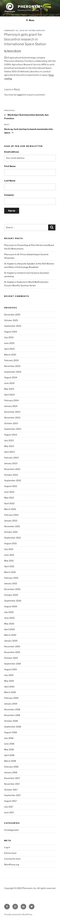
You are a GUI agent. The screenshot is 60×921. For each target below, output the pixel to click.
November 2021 (12, 526)
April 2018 (9, 755)
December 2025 (12, 314)
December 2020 (12, 589)
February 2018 (11, 766)
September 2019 (12, 663)
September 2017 (12, 795)
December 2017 (12, 778)
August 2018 (10, 732)
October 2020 (11, 595)
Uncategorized (11, 830)
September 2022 (12, 480)
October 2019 (11, 658)
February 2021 (11, 578)
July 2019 (8, 675)
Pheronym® (30, 7)
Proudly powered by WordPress (18, 914)
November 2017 (12, 784)
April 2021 (9, 566)
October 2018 (11, 721)
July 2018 (8, 738)
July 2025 (9, 337)
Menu (31, 20)
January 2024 (10, 406)
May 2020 (9, 623)
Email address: (11, 152)
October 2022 (11, 475)
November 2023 (12, 417)
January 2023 (10, 463)
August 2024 (10, 377)
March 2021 (10, 572)
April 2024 (9, 394)
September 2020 (12, 600)
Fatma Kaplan (37, 30)
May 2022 (9, 497)
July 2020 (9, 612)
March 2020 (10, 635)
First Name (10, 166)
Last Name (9, 180)
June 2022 (9, 492)
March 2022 (10, 509)
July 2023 (9, 440)
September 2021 (12, 538)
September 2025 (12, 326)
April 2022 (9, 503)
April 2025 (9, 349)
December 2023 (12, 412)
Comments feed (12, 859)
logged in (21, 94)
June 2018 (9, 744)
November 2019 (12, 652)
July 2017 (8, 807)
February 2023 (11, 457)
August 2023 (10, 434)
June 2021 (9, 555)
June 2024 (9, 383)
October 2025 (11, 320)
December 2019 (12, 646)
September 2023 (12, 429)
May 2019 (9, 681)
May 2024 (9, 389)
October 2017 (11, 789)
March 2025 (10, 354)
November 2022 (12, 469)
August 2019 (10, 669)
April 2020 (9, 629)
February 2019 (11, 698)
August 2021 (10, 543)
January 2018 (10, 772)
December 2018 (12, 709)
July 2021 (8, 549)
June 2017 (9, 812)
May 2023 (9, 446)
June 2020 (9, 618)
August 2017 (10, 801)
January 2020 (10, 641)
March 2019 (10, 692)
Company (9, 195)
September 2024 (12, 372)
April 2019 (9, 686)
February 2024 (11, 400)
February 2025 (11, 360)
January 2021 (10, 583)
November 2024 (12, 366)
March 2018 (10, 761)
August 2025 (10, 331)
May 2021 (9, 560)
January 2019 (10, 704)
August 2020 (10, 606)
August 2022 (10, 486)
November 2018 (12, 715)
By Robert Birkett (12, 51)
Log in (7, 847)
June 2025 (9, 343)
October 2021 (11, 532)
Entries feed (10, 853)
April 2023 (9, 452)
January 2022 (10, 520)
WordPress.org (11, 864)
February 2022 (11, 515)
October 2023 (11, 423)
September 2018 (12, 726)
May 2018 (9, 749)
